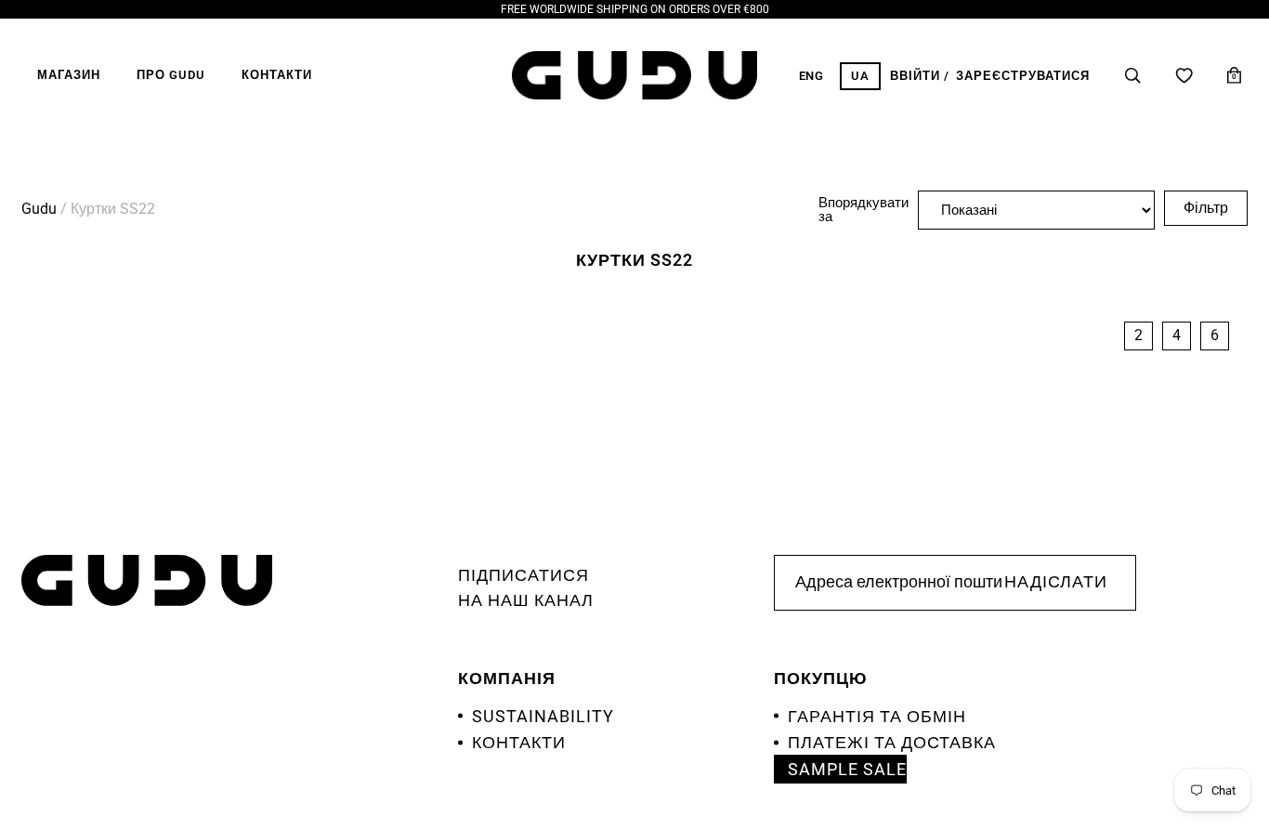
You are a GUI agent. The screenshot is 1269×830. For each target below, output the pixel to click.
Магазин (68, 75)
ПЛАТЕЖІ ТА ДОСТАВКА (892, 742)
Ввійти (915, 76)
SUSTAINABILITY (543, 716)
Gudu (39, 208)
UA (860, 76)
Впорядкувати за (863, 210)
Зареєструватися (1023, 76)
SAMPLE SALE (847, 769)
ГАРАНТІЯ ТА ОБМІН (877, 716)
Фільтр (1206, 208)
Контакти (277, 75)
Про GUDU (171, 75)
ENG (812, 76)
